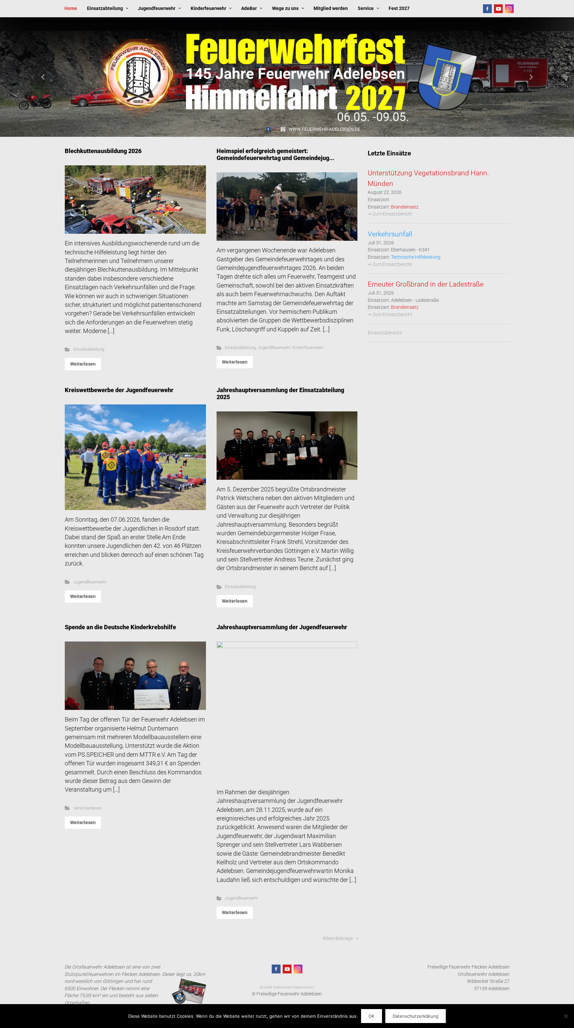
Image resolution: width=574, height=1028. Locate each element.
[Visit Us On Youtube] (498, 8)
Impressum (282, 987)
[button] (43, 77)
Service (366, 8)
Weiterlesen (83, 364)
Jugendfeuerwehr (156, 8)
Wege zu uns (285, 8)
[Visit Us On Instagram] (509, 8)
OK (371, 1016)
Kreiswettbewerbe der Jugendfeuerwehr (119, 390)
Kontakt (266, 987)
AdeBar (249, 8)
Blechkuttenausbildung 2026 (103, 151)
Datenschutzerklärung (415, 1016)
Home (70, 8)
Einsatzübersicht (385, 333)
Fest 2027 (399, 8)
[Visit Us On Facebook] (487, 8)
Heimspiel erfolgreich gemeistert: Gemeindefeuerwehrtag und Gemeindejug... (275, 154)
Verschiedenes (87, 808)
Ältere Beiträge (338, 938)
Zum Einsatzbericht (392, 214)
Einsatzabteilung (105, 8)
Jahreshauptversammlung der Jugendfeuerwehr (282, 627)
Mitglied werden (331, 8)
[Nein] (565, 1016)
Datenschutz (303, 987)
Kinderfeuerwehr (208, 8)
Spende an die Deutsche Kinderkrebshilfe (120, 627)
